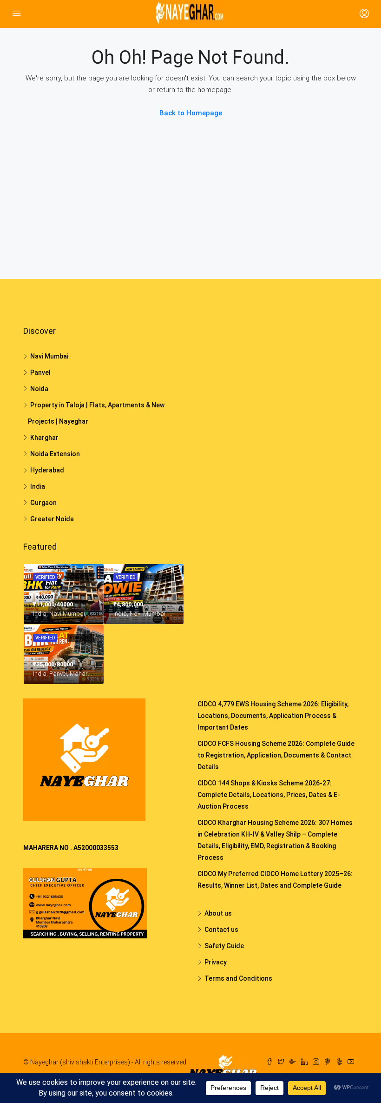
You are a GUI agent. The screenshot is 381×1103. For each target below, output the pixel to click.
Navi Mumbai (49, 356)
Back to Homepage (190, 113)
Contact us (221, 929)
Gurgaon (43, 502)
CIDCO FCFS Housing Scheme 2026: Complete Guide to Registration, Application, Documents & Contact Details (276, 755)
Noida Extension (55, 454)
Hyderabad (47, 470)
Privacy (215, 962)
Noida (39, 388)
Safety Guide (224, 946)
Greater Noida (52, 519)
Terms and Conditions (238, 978)
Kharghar (44, 437)
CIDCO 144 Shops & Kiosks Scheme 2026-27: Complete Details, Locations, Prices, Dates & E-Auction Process (268, 794)
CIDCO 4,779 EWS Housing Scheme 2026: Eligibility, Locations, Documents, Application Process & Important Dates (272, 715)
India (37, 486)
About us (218, 913)
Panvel (40, 372)
